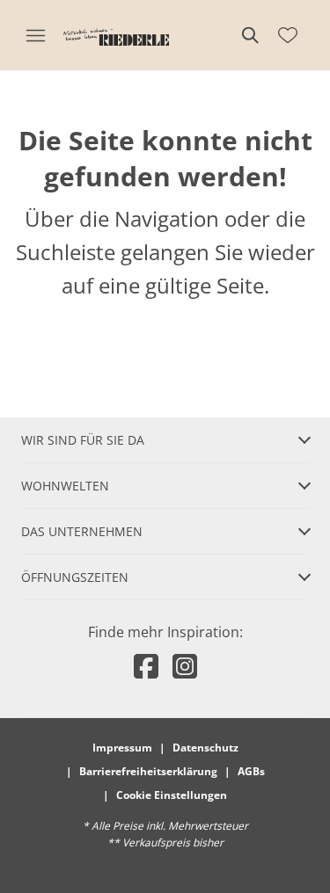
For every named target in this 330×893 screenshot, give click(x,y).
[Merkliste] (288, 35)
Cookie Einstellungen (171, 795)
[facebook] (146, 666)
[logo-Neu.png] (116, 35)
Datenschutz (205, 747)
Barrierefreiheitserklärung (148, 771)
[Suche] (249, 35)
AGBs (251, 771)
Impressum (122, 747)
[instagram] (184, 666)
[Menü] (35, 35)
